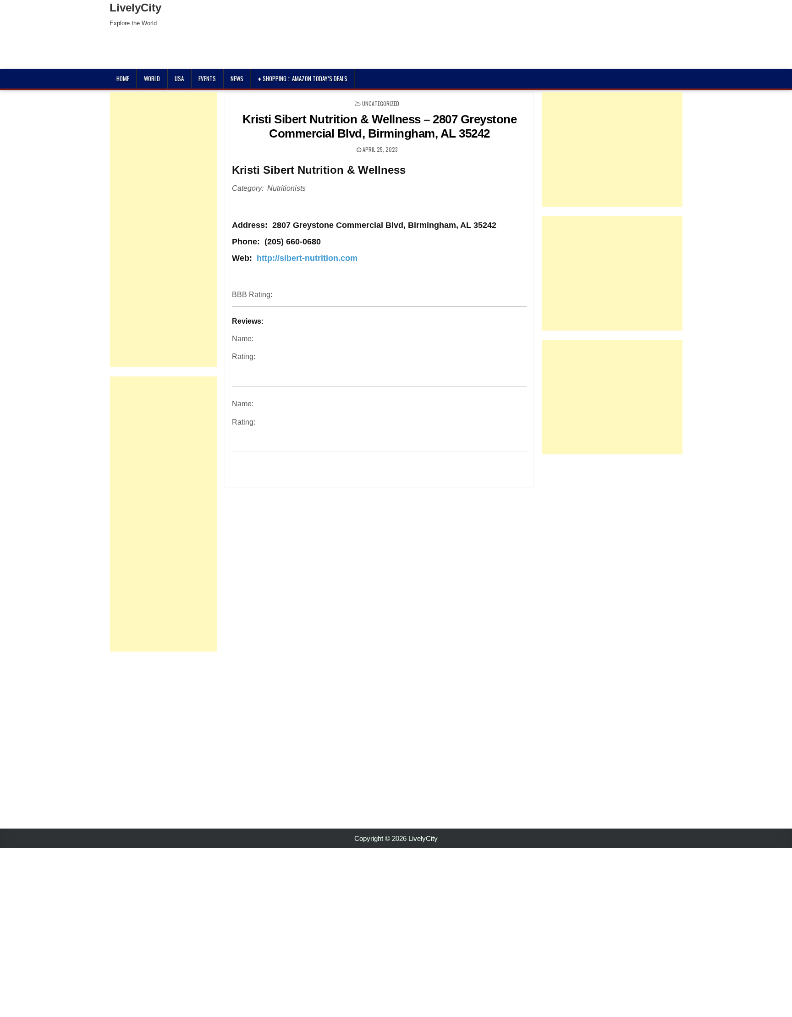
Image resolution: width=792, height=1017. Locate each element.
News (237, 78)
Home (122, 78)
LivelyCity (135, 7)
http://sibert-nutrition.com (307, 258)
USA (179, 78)
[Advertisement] (163, 229)
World (152, 78)
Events (207, 78)
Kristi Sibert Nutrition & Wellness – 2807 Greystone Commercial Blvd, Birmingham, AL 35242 (379, 126)
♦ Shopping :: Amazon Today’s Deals (302, 78)
